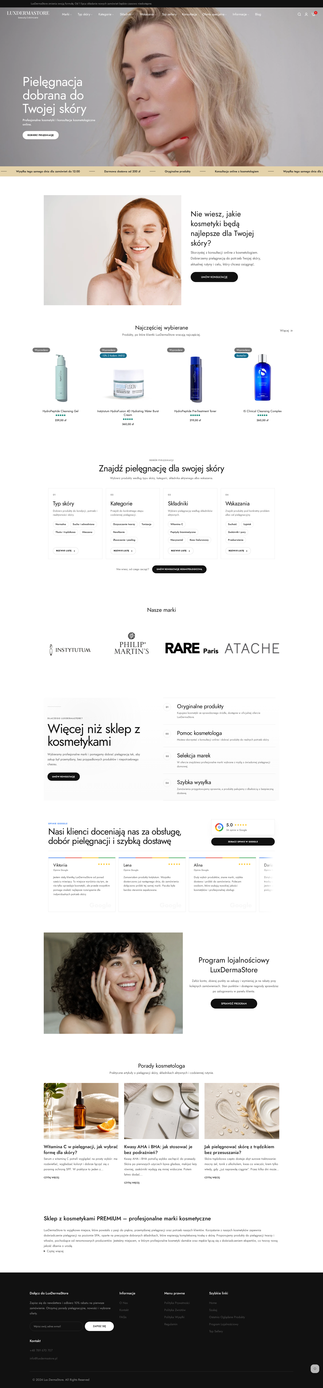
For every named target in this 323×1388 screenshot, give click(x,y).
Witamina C (176, 524)
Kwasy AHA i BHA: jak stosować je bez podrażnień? (158, 1149)
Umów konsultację (63, 776)
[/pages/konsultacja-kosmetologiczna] (112, 250)
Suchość (232, 524)
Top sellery (216, 1331)
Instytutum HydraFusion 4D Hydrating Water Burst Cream (128, 413)
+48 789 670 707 (41, 1350)
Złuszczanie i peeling (124, 540)
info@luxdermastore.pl (43, 1358)
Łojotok (247, 524)
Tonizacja (146, 524)
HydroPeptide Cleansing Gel (61, 411)
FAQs (122, 1317)
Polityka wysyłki (174, 1317)
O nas (123, 1303)
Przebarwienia (235, 540)
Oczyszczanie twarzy (124, 524)
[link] (67, 14)
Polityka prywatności (177, 1303)
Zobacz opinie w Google (243, 841)
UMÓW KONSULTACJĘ (214, 277)
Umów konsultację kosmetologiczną (179, 569)
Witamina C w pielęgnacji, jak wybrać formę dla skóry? (81, 1149)
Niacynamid (176, 540)
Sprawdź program (234, 1003)
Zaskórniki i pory (237, 532)
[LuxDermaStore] (28, 14)
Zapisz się (99, 1326)
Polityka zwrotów (175, 1310)
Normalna (61, 524)
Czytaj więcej (51, 1177)
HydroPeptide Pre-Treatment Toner (195, 411)
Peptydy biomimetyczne (183, 532)
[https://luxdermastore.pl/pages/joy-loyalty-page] (113, 983)
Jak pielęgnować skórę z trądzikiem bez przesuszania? (239, 1149)
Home (213, 1303)
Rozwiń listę (64, 550)
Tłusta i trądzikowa (66, 532)
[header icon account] (306, 14)
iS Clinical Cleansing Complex (262, 411)
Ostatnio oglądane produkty (227, 1317)
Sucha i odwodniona (83, 524)
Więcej (284, 330)
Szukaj (213, 1310)
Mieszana (87, 532)
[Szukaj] (299, 14)
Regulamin (170, 1324)
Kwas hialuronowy (199, 540)
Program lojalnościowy (223, 1324)
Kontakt (124, 1310)
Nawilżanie (119, 532)
